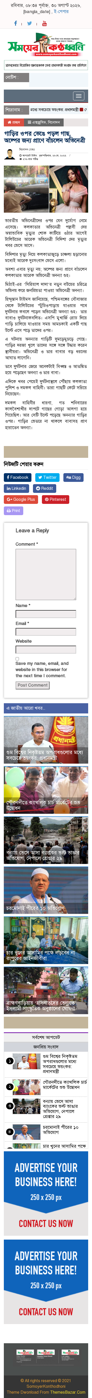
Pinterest (57, 499)
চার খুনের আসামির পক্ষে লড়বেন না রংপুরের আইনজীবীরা (40, 956)
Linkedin (18, 488)
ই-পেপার (61, 11)
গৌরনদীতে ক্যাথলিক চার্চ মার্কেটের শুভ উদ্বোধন (43, 805)
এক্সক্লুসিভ (39, 122)
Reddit (46, 488)
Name (23, 605)
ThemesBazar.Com (67, 1392)
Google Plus (23, 499)
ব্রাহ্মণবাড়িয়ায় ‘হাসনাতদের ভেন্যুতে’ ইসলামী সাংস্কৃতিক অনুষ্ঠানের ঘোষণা (41, 1006)
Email (22, 623)
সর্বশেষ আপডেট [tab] (46, 1037)
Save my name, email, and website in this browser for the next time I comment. (42, 670)
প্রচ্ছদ (15, 122)
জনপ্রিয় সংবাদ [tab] (46, 1047)
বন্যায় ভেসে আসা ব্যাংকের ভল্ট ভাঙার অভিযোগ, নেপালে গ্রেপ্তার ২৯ (42, 856)
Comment (27, 544)
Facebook (18, 477)
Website (24, 641)
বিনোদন (54, 122)
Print (15, 510)
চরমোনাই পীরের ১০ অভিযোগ (35, 908)
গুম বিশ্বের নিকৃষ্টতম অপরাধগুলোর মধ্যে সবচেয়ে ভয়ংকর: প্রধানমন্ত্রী (44, 755)
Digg (75, 477)
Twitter (49, 477)
